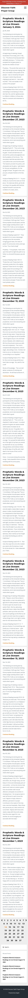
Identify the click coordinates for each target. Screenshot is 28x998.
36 (16, 940)
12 (19, 923)
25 (10, 933)
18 (22, 927)
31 (14, 937)
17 (18, 927)
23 (22, 930)
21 (14, 930)
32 (18, 937)
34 (8, 940)
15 (10, 927)
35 (12, 940)
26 (14, 933)
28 (22, 933)
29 (6, 937)
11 (15, 923)
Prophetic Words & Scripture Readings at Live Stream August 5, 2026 (13, 977)
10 (11, 923)
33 (22, 937)
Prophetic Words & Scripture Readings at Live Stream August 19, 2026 (14, 960)
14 (6, 927)
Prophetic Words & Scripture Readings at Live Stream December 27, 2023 (13, 115)
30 (10, 937)
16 (14, 927)
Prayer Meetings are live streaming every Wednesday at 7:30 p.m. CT (14, 2)
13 (23, 923)
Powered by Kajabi (14, 993)
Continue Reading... (9, 104)
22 (18, 930)
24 (6, 933)
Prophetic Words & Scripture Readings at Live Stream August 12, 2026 (14, 968)
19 (6, 930)
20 (10, 930)
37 (20, 940)
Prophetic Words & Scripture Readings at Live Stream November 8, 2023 (13, 745)
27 (18, 933)
